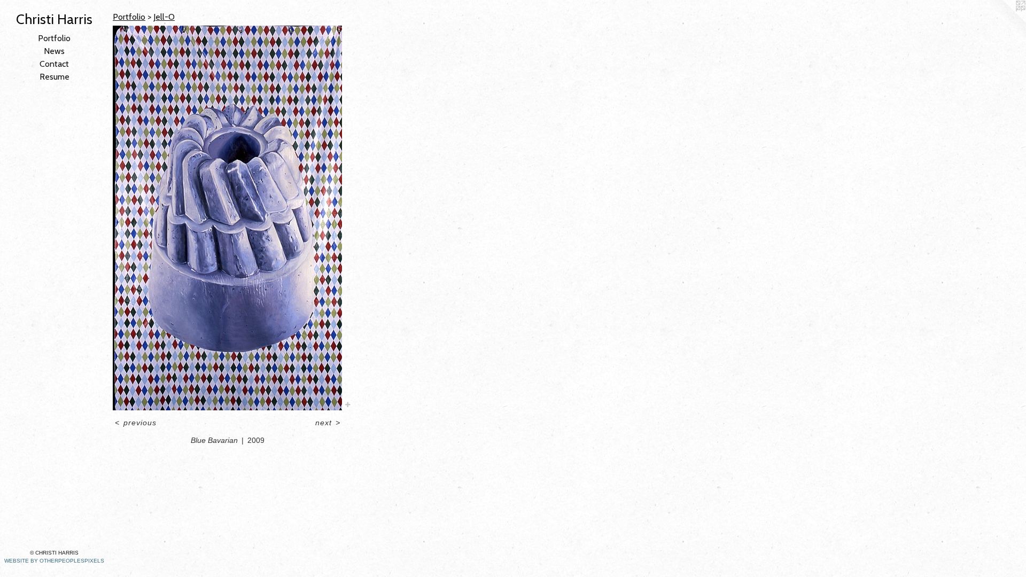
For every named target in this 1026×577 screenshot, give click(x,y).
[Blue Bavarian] (227, 218)
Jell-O (164, 17)
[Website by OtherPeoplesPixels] (1004, 21)
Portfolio (54, 38)
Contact (54, 64)
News (54, 51)
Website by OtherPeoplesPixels (54, 561)
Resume (54, 77)
